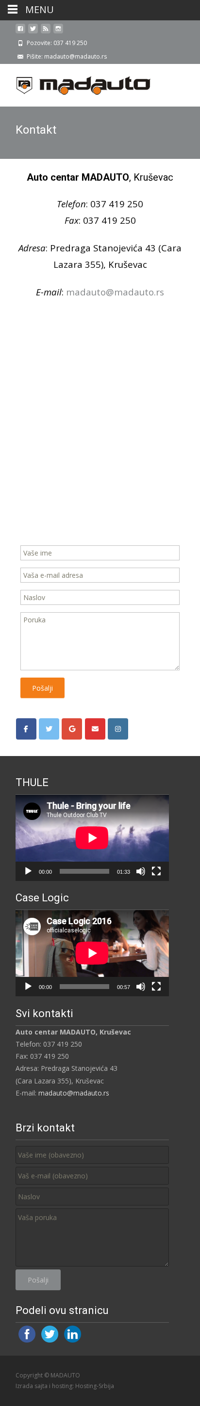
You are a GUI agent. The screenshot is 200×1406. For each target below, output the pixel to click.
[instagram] (58, 32)
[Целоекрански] (156, 871)
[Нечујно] (141, 871)
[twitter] (33, 32)
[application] (92, 838)
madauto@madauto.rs (73, 1092)
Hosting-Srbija (94, 1386)
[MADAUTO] (75, 83)
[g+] (72, 729)
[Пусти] (28, 871)
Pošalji (42, 688)
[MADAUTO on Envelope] (95, 729)
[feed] (45, 32)
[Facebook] (26, 729)
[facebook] (20, 32)
